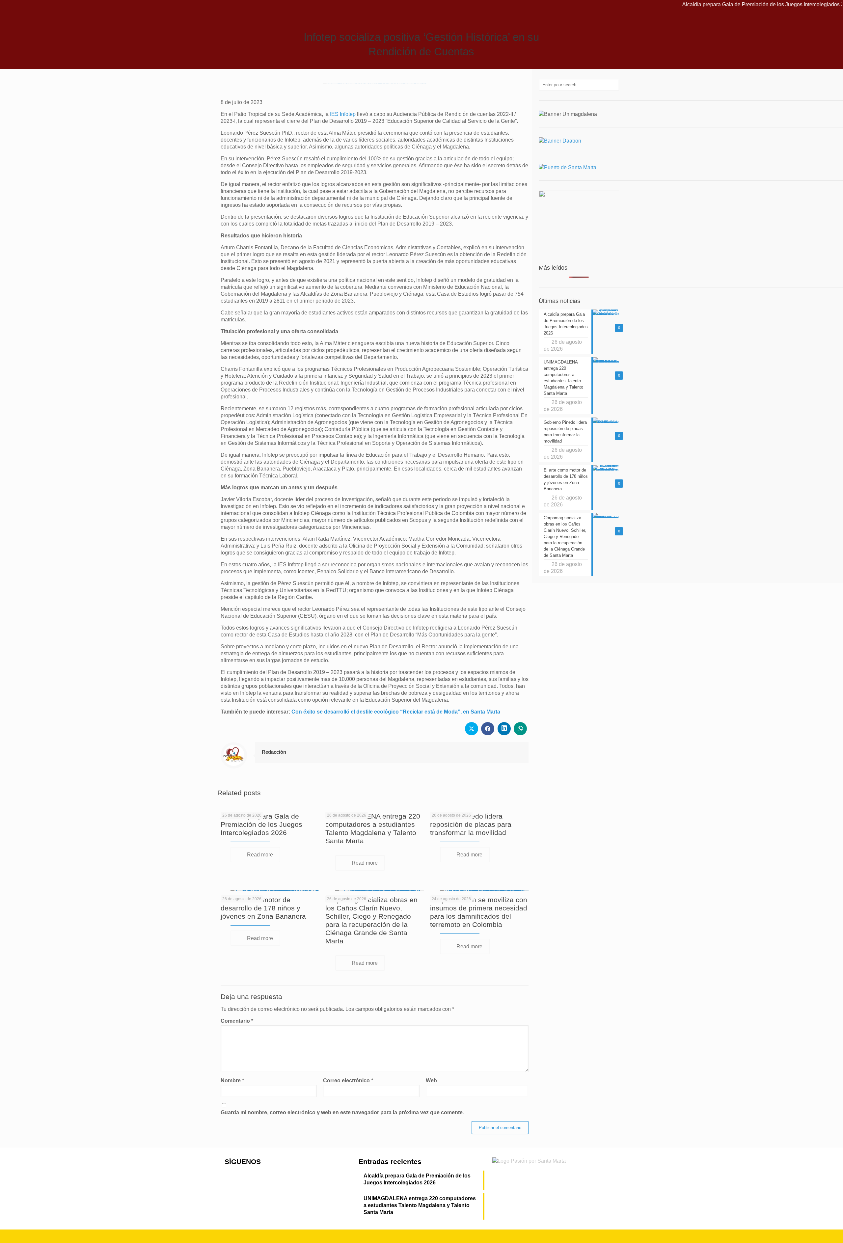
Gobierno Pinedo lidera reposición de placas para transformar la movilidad (470, 824)
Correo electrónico (348, 1080)
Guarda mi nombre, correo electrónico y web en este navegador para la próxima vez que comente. (342, 1112)
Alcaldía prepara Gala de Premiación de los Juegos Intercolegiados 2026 (727, 4)
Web (431, 1080)
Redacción (274, 752)
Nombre (232, 1080)
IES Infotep (343, 114)
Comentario (237, 1021)
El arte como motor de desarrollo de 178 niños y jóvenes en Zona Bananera (263, 908)
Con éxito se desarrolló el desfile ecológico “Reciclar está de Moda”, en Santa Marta (395, 712)
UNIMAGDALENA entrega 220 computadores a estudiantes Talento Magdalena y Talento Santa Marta (420, 1205)
